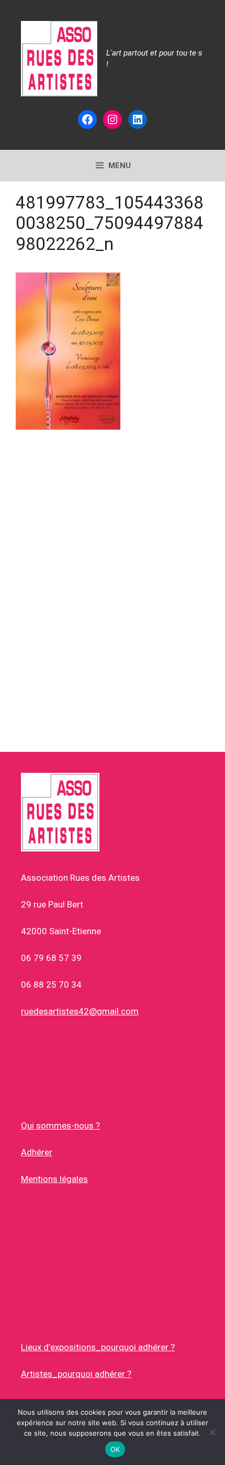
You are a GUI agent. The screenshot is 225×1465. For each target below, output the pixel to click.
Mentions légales (54, 1179)
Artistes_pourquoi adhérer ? (76, 1374)
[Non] (212, 1432)
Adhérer (36, 1152)
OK (115, 1449)
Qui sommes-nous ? (60, 1125)
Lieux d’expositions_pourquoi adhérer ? (98, 1347)
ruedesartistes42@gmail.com (80, 1011)
